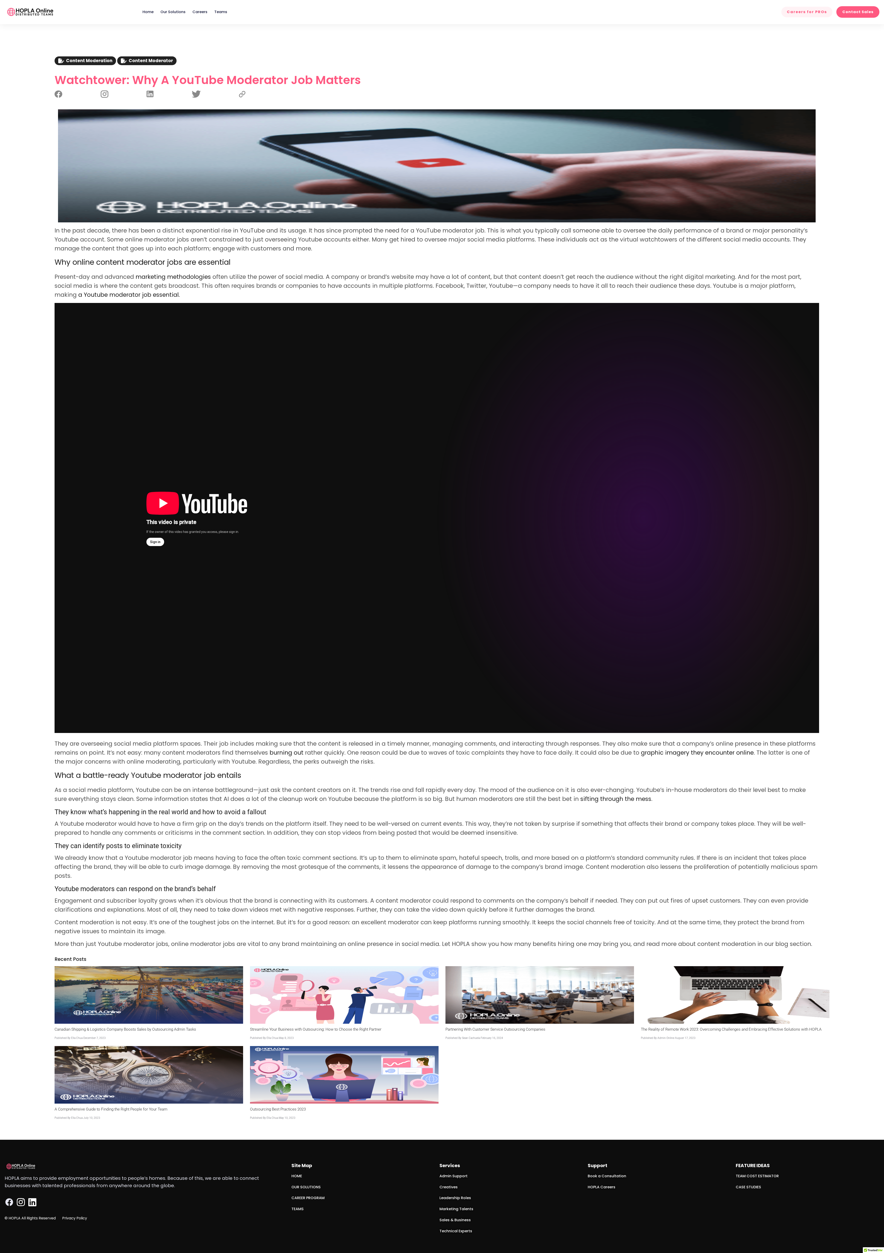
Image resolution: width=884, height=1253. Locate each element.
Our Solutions (173, 12)
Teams (220, 12)
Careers (199, 12)
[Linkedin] (32, 1202)
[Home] (30, 12)
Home (148, 12)
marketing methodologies (173, 277)
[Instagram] (20, 1202)
